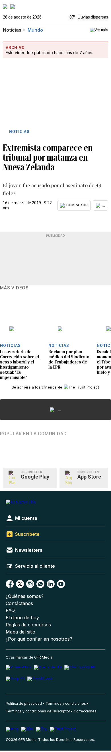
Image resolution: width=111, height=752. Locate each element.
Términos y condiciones (66, 703)
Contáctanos (19, 603)
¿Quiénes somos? (25, 596)
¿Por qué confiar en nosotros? (39, 639)
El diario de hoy (22, 617)
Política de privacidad (24, 703)
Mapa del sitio (20, 632)
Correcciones (85, 711)
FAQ (10, 610)
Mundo (35, 30)
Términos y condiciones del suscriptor (38, 711)
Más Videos (14, 288)
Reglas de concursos (28, 625)
